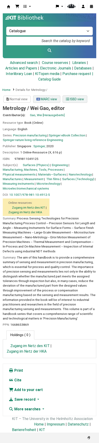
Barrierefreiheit (24, 430)
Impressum (56, 424)
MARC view (48, 99)
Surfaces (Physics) (36, 165)
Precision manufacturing (30, 135)
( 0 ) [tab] (20, 335)
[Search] (49, 50)
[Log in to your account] (83, 6)
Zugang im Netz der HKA (25, 212)
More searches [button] (27, 409)
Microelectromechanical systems (26, 188)
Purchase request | (77, 74)
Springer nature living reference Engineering (33, 140)
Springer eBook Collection (67, 135)
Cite (17, 380)
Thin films (53, 179)
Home (6, 90)
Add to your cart (28, 390)
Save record (24, 399)
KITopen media (47, 74)
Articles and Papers (21, 68)
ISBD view (76, 99)
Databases (83, 68)
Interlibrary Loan (19, 74)
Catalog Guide (49, 79)
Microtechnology (48, 183)
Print (18, 370)
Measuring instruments (18, 183)
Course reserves (55, 62)
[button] (17, 6)
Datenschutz (78, 424)
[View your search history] (91, 6)
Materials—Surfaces (52, 174)
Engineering (60, 165)
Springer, (39, 146)
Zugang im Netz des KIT (28, 207)
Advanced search (24, 62)
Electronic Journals (55, 68)
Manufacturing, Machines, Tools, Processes (33, 169)
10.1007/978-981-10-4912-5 (29, 194)
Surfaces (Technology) (78, 179)
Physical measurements (19, 174)
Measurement (34, 179)
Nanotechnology (80, 174)
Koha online (8, 6)
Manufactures (12, 179)
